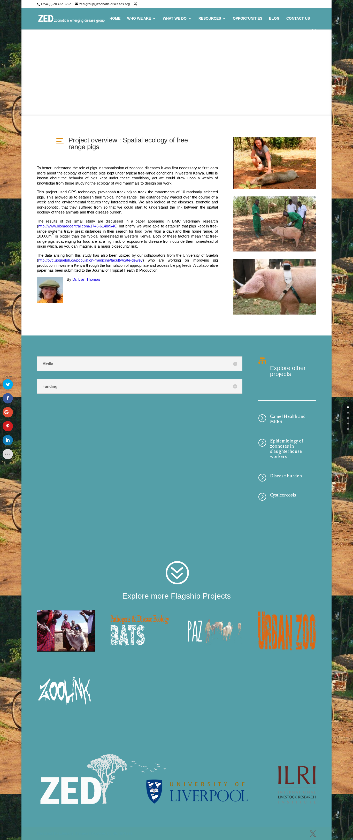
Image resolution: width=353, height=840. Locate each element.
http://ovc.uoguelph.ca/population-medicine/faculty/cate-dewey (90, 260)
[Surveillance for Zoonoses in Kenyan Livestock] (66, 687)
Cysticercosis (283, 495)
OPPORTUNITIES (247, 18)
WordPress (122, 833)
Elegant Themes (73, 833)
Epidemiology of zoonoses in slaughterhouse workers (286, 448)
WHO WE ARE (139, 18)
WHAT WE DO (175, 18)
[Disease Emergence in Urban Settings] (287, 631)
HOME (115, 18)
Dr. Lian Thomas (86, 279)
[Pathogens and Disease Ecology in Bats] (140, 631)
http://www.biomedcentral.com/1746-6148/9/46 (77, 226)
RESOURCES (209, 18)
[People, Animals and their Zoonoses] (213, 631)
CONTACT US (298, 18)
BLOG (274, 18)
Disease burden (286, 475)
